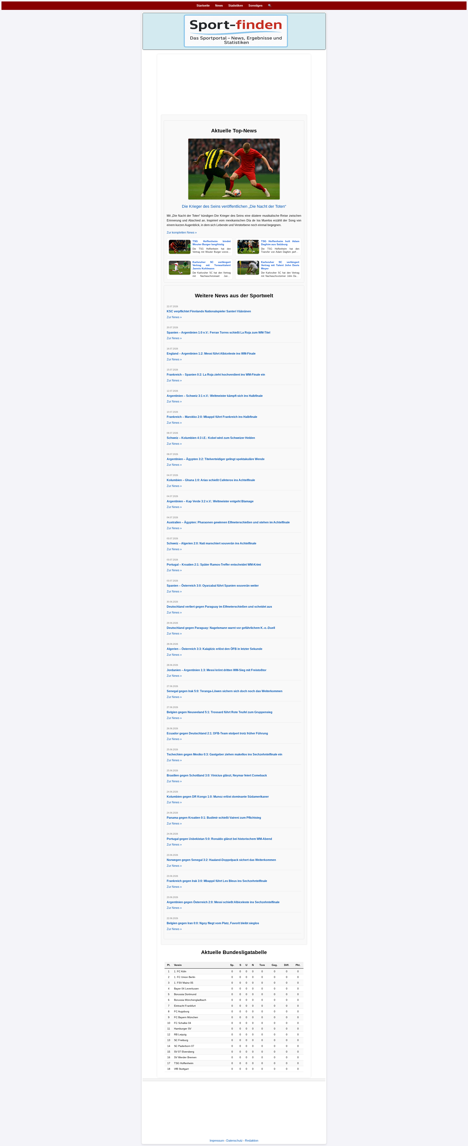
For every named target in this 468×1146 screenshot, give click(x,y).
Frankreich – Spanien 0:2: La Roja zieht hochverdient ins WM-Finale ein (216, 374)
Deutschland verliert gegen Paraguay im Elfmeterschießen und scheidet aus (219, 606)
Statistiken (235, 5)
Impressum (217, 1140)
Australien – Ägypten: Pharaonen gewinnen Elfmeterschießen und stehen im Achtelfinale (228, 522)
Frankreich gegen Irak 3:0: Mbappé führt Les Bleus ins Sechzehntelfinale (217, 880)
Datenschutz (234, 1140)
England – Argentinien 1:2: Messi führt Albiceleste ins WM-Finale (211, 353)
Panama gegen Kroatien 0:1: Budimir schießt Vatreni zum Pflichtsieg (214, 817)
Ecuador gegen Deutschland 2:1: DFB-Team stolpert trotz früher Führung (217, 733)
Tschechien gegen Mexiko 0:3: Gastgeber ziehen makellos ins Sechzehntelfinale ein (224, 754)
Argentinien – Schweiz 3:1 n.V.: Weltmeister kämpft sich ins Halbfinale (215, 395)
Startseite (203, 5)
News (219, 5)
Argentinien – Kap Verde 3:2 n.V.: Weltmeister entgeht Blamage (210, 501)
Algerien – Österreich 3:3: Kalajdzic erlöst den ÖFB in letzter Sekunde (214, 648)
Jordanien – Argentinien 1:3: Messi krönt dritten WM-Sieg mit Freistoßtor (216, 670)
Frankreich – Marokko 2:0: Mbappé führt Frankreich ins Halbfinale (212, 416)
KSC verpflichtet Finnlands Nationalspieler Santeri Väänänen (209, 311)
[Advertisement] (234, 86)
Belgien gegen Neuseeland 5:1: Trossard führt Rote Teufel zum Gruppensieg (219, 712)
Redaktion (251, 1140)
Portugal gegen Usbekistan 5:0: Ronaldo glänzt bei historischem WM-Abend (219, 838)
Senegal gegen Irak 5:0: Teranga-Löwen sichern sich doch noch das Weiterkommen (224, 691)
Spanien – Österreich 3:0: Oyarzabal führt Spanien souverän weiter (213, 585)
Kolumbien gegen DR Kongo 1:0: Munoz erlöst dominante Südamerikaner (218, 796)
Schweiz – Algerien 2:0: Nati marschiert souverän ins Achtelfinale (211, 543)
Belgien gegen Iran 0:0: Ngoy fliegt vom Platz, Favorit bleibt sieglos (213, 923)
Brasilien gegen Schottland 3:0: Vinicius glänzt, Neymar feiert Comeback (217, 775)
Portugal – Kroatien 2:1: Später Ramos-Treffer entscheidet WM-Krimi (214, 564)
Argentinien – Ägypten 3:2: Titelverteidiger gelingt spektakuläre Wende (216, 459)
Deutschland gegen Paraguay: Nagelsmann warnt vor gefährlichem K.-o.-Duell (221, 627)
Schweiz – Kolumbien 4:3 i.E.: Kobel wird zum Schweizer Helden (211, 437)
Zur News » (174, 317)
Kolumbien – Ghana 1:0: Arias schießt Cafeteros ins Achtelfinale (211, 480)
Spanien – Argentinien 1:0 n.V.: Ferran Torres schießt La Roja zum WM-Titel (218, 332)
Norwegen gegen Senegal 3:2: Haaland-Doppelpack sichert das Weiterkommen (221, 859)
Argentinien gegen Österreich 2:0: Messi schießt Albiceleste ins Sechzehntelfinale (223, 902)
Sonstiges (255, 5)
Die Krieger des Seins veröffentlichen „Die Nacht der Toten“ (234, 206)
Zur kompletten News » (182, 232)
